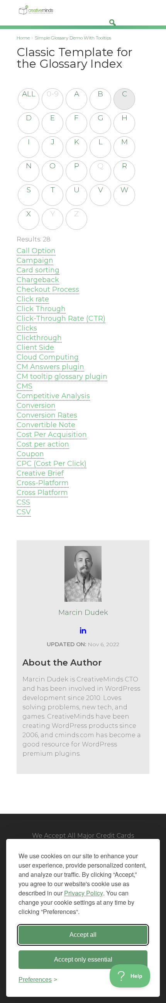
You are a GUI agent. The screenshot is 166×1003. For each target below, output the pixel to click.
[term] (36, 250)
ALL (29, 93)
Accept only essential (83, 959)
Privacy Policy (83, 892)
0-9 (53, 93)
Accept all (83, 934)
